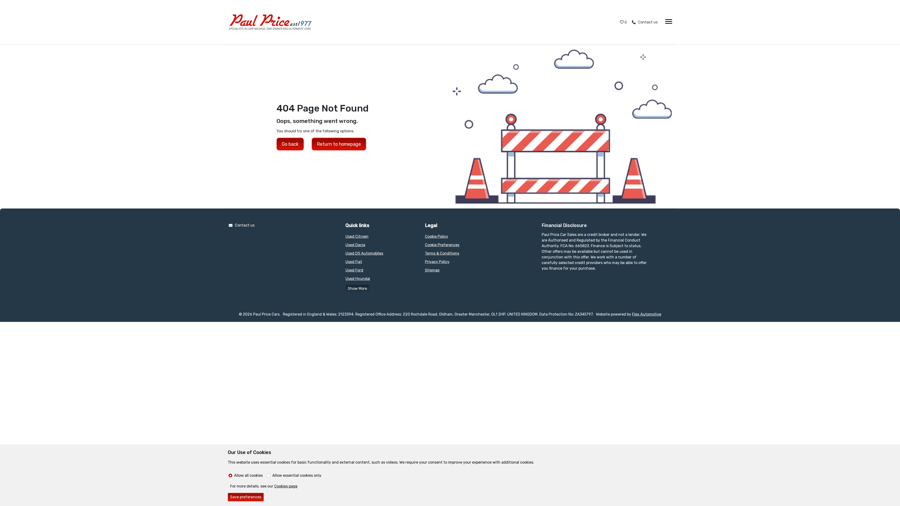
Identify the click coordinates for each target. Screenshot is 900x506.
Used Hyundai (357, 278)
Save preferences (245, 497)
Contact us (245, 225)
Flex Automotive (646, 314)
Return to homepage (339, 144)
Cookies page (285, 486)
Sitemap (432, 270)
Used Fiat (353, 262)
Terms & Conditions (442, 253)
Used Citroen (356, 236)
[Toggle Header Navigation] (668, 22)
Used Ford (354, 270)
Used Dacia (355, 245)
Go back (290, 144)
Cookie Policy (436, 236)
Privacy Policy (437, 262)
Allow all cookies (248, 475)
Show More (357, 288)
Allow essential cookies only (296, 475)
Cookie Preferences (442, 245)
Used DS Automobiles (364, 253)
